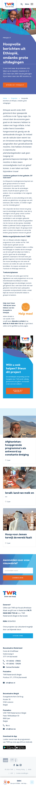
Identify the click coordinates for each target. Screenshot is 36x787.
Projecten (14, 98)
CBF (11, 773)
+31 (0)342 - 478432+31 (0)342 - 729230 (13, 662)
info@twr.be (11, 729)
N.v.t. (8, 725)
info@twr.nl (10, 683)
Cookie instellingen (22, 773)
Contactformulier (13, 667)
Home (5, 98)
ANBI (29, 769)
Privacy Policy (20, 769)
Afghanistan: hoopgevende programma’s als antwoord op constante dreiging (17, 448)
